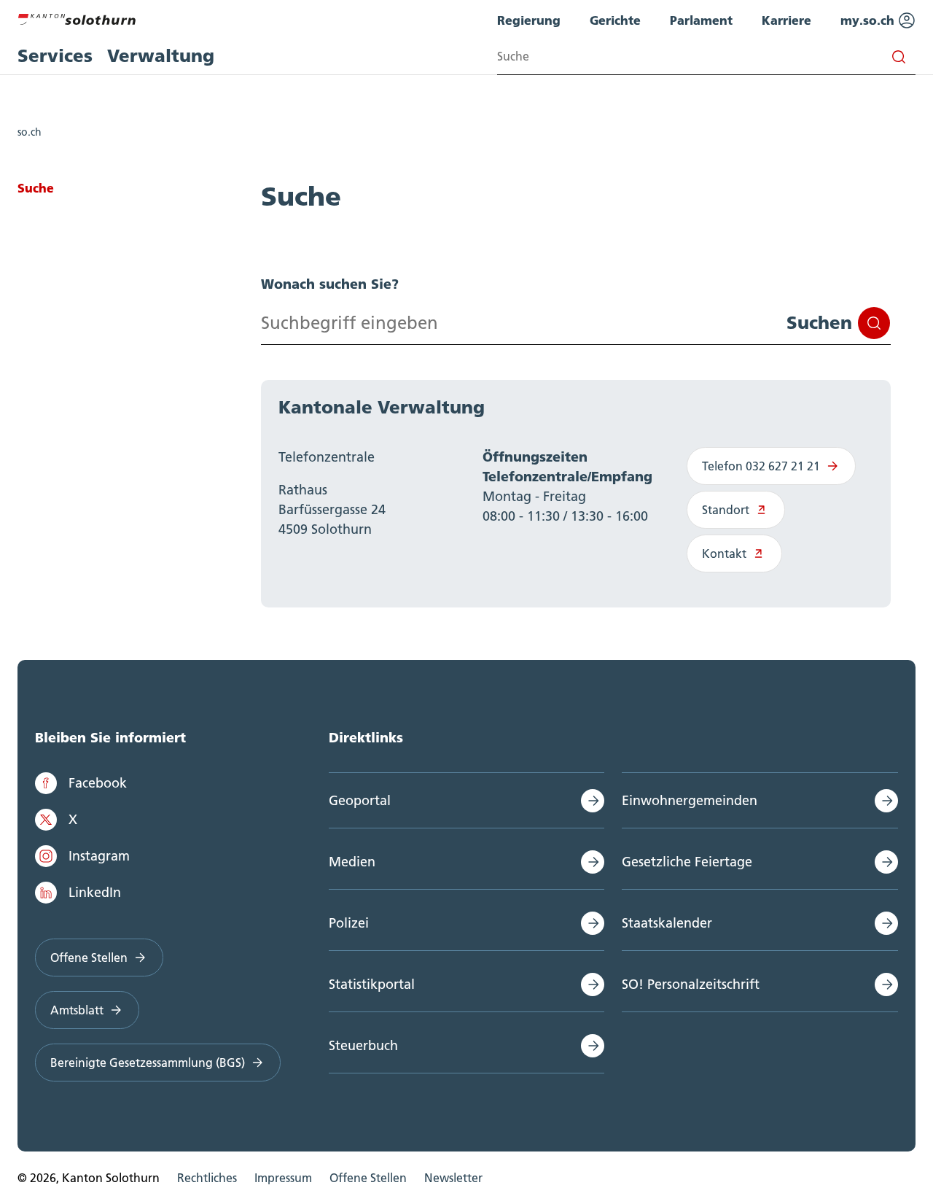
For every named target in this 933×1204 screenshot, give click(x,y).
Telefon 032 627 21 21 (761, 466)
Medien (352, 861)
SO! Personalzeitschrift (691, 984)
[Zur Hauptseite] (76, 17)
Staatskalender (667, 922)
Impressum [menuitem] (283, 1177)
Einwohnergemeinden (689, 800)
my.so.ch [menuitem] (869, 20)
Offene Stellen (89, 957)
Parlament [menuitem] (701, 20)
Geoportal (360, 800)
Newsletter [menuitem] (453, 1177)
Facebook (98, 782)
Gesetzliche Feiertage (687, 861)
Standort (725, 509)
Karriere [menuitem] (786, 20)
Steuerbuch (363, 1045)
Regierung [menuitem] (529, 20)
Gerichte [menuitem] (615, 20)
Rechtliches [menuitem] (207, 1177)
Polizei (349, 922)
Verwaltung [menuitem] (160, 55)
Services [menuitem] (55, 55)
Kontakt (724, 553)
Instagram (99, 855)
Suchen (819, 322)
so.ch (29, 132)
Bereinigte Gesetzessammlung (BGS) (147, 1062)
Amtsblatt (77, 1010)
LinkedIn (95, 892)
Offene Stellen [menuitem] (368, 1177)
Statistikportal (372, 984)
